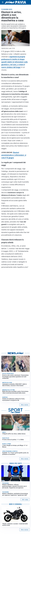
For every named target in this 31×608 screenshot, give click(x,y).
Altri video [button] (25, 499)
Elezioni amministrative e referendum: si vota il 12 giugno (13, 155)
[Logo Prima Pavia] (15, 2)
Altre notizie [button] (24, 405)
